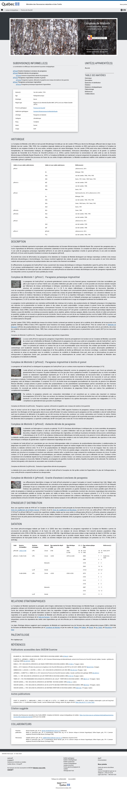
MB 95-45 (78, 688)
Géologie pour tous (69, 770)
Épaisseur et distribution (93, 83)
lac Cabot (99, 627)
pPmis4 (15, 71)
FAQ (99, 758)
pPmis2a (18, 80)
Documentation (102, 760)
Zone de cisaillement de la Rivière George (25, 510)
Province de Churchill (39, 108)
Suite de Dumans (44, 617)
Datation (87, 85)
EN (123, 10)
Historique (88, 78)
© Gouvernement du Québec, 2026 (63, 788)
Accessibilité (72, 779)
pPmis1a (18, 84)
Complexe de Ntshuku (53, 627)
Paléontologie (89, 89)
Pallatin (83, 627)
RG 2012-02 (74, 670)
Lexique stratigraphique (70, 763)
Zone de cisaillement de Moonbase (64, 510)
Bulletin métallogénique (70, 760)
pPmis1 (15, 82)
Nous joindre (123, 4)
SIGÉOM (9, 758)
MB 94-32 (86, 685)
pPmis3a (18, 75)
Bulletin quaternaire (69, 761)
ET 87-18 (70, 676)
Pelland (76, 627)
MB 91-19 (86, 679)
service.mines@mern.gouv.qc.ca (107, 771)
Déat (12, 630)
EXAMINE (10, 760)
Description (88, 80)
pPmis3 (15, 73)
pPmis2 (15, 78)
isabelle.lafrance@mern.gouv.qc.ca (52, 737)
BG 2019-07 (27, 661)
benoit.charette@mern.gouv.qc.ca (51, 730)
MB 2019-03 (90, 667)
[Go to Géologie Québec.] (2, 10)
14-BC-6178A (22, 550)
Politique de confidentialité (58, 779)
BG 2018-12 (96, 673)
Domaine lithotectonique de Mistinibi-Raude (45, 111)
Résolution (108, 627)
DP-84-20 (65, 656)
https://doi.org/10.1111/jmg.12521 (85, 702)
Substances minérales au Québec (16, 762)
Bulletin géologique (69, 758)
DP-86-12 (69, 682)
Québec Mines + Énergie (14, 764)
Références (88, 91)
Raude (91, 627)
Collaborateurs (90, 94)
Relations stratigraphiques (93, 87)
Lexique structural (69, 765)
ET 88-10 (71, 664)
